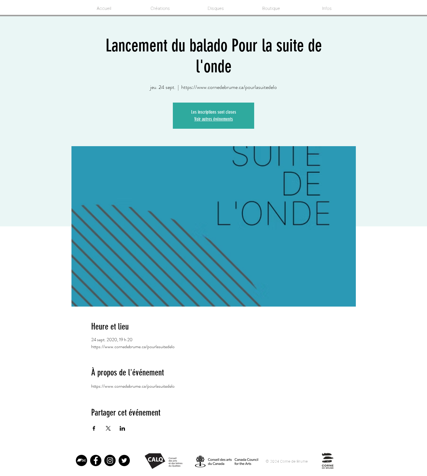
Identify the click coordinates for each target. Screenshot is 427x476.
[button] (326, 8)
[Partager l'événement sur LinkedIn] (122, 428)
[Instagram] (110, 460)
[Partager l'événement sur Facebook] (94, 428)
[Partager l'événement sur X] (108, 428)
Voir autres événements (213, 119)
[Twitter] (124, 460)
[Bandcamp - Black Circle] (81, 460)
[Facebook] (95, 460)
